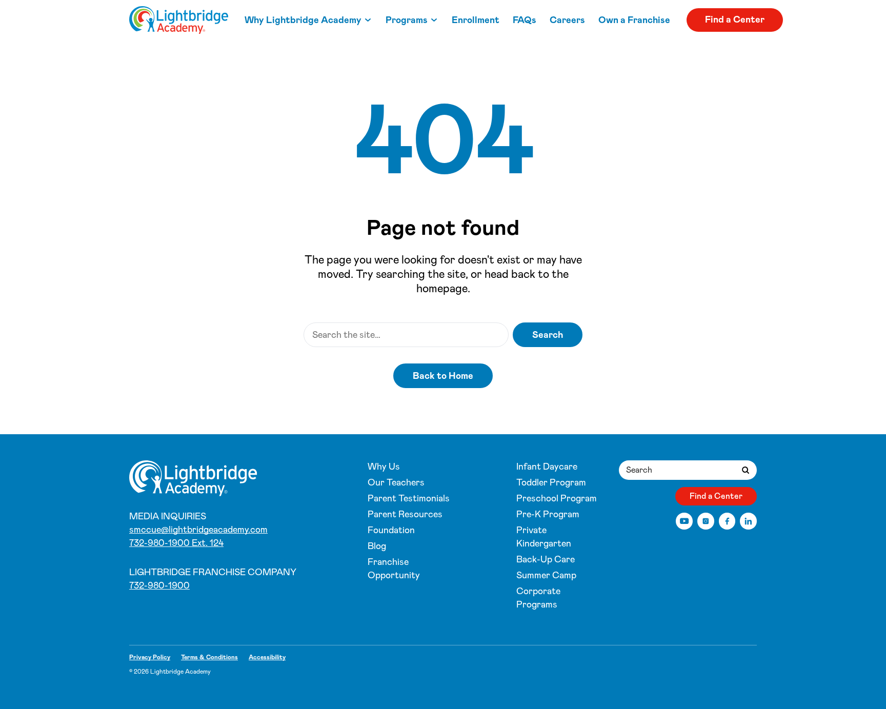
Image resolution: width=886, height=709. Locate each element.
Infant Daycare (546, 466)
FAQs (524, 20)
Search (547, 335)
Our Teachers (396, 482)
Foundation (391, 530)
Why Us (384, 466)
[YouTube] (684, 521)
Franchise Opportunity (394, 568)
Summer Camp (546, 575)
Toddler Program (551, 482)
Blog (377, 546)
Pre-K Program (547, 514)
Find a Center (734, 19)
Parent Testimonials (409, 498)
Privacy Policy (149, 657)
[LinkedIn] (748, 521)
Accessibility (267, 657)
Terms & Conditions (209, 657)
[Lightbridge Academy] (178, 20)
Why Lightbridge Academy (303, 20)
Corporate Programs (538, 598)
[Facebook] (727, 521)
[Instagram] (705, 521)
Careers (567, 20)
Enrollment (475, 20)
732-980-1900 (159, 585)
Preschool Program (556, 498)
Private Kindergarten (543, 537)
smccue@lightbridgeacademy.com (198, 529)
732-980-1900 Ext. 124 (176, 543)
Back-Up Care (545, 559)
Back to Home (443, 376)
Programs (407, 20)
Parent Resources (405, 514)
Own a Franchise (634, 20)
